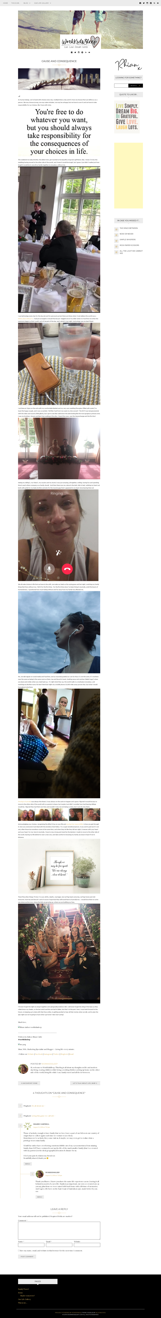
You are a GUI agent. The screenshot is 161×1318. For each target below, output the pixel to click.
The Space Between (129, 228)
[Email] (157, 3)
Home (5, 3)
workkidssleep (50, 1064)
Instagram (48, 1054)
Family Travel (23, 1289)
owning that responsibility (74, 824)
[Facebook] (140, 3)
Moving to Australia (24, 802)
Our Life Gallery (41, 3)
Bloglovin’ (64, 1054)
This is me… (15, 3)
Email (71, 1054)
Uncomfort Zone (30, 1083)
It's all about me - (38, 1106)
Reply (27, 1164)
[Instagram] (147, 3)
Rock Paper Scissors (129, 245)
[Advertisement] (128, 175)
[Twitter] (143, 3)
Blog (26, 3)
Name (21, 1242)
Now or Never (126, 234)
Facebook (39, 1054)
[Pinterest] (150, 3)
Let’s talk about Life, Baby (84, 1083)
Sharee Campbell (41, 1124)
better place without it (25, 319)
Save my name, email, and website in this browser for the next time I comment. (51, 1251)
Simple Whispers (128, 240)
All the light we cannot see (131, 252)
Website (30, 1054)
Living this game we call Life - (43, 1116)
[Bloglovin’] (154, 3)
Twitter (56, 1054)
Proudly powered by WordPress (68, 1312)
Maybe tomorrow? (27, 1296)
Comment (22, 1220)
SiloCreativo (101, 1312)
